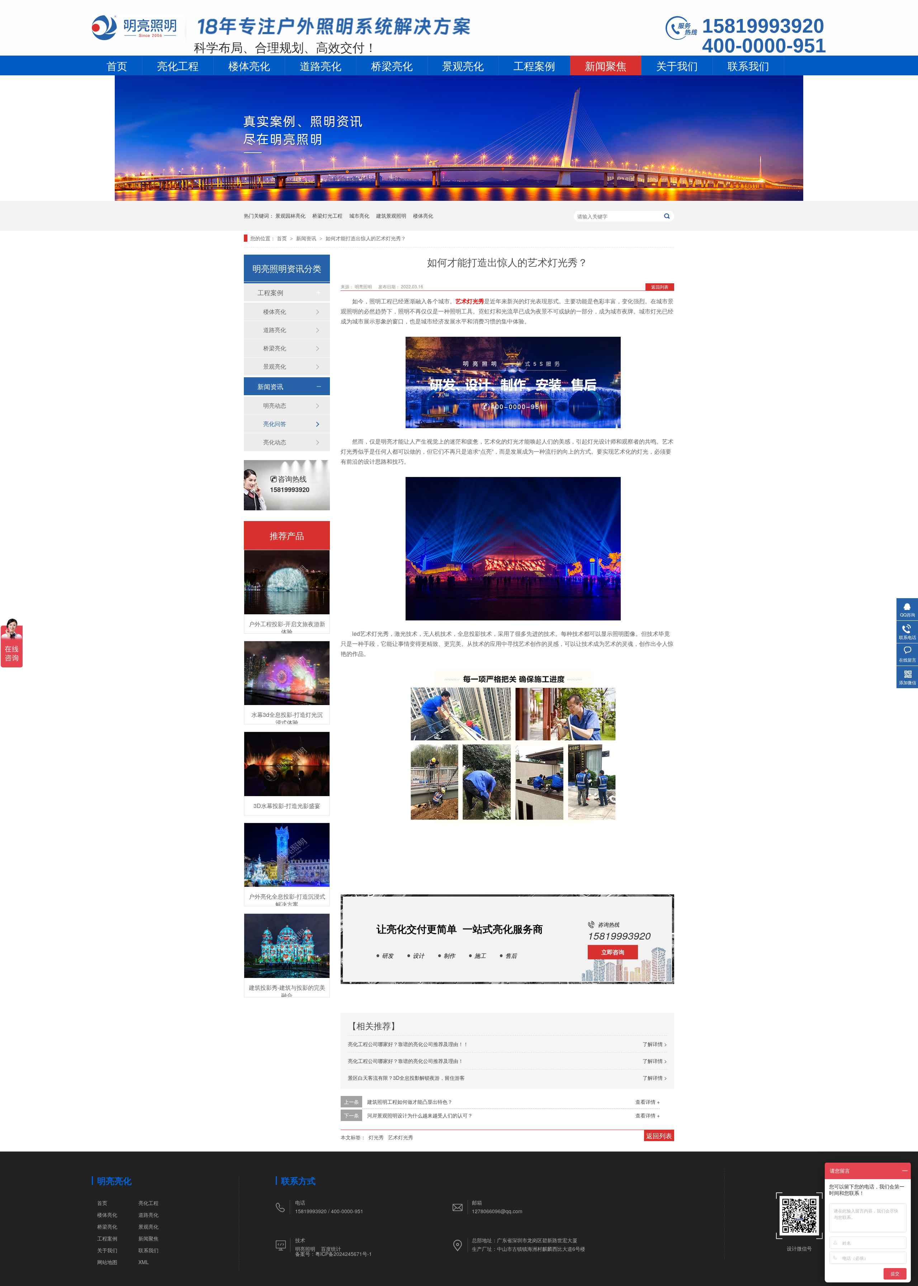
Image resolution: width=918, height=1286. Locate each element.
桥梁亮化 (392, 65)
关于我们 (677, 65)
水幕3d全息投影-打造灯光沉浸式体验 (287, 718)
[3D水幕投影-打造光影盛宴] (287, 764)
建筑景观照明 (391, 215)
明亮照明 (305, 1248)
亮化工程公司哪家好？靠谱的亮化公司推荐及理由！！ (408, 1044)
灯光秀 (376, 1137)
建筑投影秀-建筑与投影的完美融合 (287, 991)
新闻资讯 (307, 238)
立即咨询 (612, 952)
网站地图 (107, 1261)
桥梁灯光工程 (327, 215)
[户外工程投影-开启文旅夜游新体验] (287, 582)
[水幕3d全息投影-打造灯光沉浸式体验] (287, 673)
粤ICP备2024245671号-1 (343, 1253)
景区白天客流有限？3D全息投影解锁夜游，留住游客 (406, 1077)
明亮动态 (274, 405)
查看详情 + (647, 1101)
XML (143, 1261)
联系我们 (748, 65)
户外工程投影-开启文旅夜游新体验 (287, 628)
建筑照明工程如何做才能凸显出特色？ (410, 1101)
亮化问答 (274, 424)
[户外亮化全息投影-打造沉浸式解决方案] (287, 855)
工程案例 (534, 65)
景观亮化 (463, 65)
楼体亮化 (249, 65)
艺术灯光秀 (469, 301)
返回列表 (659, 287)
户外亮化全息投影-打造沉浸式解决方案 (287, 900)
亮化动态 (274, 442)
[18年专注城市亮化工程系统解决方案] (334, 28)
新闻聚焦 (605, 65)
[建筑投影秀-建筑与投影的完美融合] (287, 946)
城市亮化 (359, 215)
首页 (117, 65)
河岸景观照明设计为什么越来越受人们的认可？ (420, 1115)
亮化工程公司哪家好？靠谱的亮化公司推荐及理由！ (405, 1060)
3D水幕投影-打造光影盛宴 (287, 806)
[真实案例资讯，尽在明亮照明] (459, 198)
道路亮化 (320, 65)
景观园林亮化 (290, 215)
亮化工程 (178, 65)
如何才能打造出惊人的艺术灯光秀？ (366, 238)
